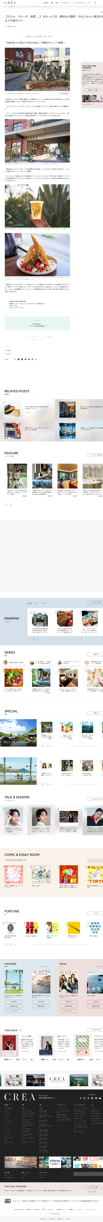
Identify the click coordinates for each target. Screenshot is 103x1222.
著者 (23, 1177)
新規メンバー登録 (93, 90)
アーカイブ (7, 1132)
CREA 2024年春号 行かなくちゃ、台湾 (43, 1151)
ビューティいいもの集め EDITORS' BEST (27, 1134)
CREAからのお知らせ (9, 1142)
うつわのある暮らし (26, 1131)
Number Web (52, 1219)
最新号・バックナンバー (10, 1175)
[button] (6, 505)
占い (90, 2)
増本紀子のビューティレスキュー (28, 1143)
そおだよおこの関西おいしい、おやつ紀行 (28, 1125)
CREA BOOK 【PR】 (9, 1177)
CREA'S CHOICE (8, 1137)
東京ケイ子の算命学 (95, 1118)
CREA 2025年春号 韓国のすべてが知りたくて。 (45, 1135)
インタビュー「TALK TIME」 (80, 1120)
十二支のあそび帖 (78, 1118)
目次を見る (14, 1001)
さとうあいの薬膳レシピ (27, 1129)
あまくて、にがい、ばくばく (80, 1123)
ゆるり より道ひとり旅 (79, 1131)
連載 (52, 2)
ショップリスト (14, 1011)
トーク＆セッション (65, 2)
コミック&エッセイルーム (79, 2)
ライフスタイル (8, 1120)
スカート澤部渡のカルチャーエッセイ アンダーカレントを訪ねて (81, 1127)
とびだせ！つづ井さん (79, 1115)
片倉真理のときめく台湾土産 (28, 1113)
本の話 (68, 1219)
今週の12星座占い (95, 1115)
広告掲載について (60, 1209)
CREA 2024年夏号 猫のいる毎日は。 (43, 1147)
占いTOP (93, 1108)
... (29, 337)
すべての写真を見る (63, 93)
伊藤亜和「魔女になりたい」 (80, 1110)
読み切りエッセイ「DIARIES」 (80, 1113)
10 (49, 337)
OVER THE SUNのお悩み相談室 (63, 1120)
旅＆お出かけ (8, 354)
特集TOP (41, 1108)
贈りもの (6, 1110)
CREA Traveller (43, 1219)
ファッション (7, 1125)
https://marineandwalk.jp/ (16, 307)
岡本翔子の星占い (95, 1110)
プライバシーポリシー (91, 1209)
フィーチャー (7, 1135)
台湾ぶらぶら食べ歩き (27, 1110)
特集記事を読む (14, 1006)
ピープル (24, 1175)
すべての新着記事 (8, 1108)
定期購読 (71, 1209)
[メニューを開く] (95, 2)
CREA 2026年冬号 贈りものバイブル (43, 1121)
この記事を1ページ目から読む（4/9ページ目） (38, 36)
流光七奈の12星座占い (96, 1113)
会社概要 (28, 1209)
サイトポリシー (80, 1209)
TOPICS (6, 1140)
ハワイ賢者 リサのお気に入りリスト (28, 1116)
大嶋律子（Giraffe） (11, 26)
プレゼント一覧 (86, 104)
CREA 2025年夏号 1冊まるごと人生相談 (43, 1131)
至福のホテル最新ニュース (27, 1122)
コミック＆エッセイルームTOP (80, 1108)
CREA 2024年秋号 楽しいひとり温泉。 (43, 1143)
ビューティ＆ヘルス (9, 1123)
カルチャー (7, 1118)
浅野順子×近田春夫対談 (62, 1115)
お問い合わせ (37, 1209)
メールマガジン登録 (93, 1187)
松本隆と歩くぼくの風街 (62, 1117)
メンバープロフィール (44, 1175)
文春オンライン (61, 1219)
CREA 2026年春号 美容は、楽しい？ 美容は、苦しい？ (46, 1116)
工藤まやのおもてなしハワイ (28, 1120)
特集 (57, 2)
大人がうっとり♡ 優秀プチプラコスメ (28, 1138)
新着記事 (46, 2)
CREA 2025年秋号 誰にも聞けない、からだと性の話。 (46, 1126)
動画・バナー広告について (48, 1209)
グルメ (6, 1115)
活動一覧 (41, 1177)
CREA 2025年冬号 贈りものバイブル (43, 1139)
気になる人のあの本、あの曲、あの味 (63, 1111)
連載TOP (24, 1108)
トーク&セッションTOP (62, 1108)
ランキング (7, 1130)
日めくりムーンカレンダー (97, 1120)
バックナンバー (44, 966)
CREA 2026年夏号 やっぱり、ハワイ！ (43, 1111)
